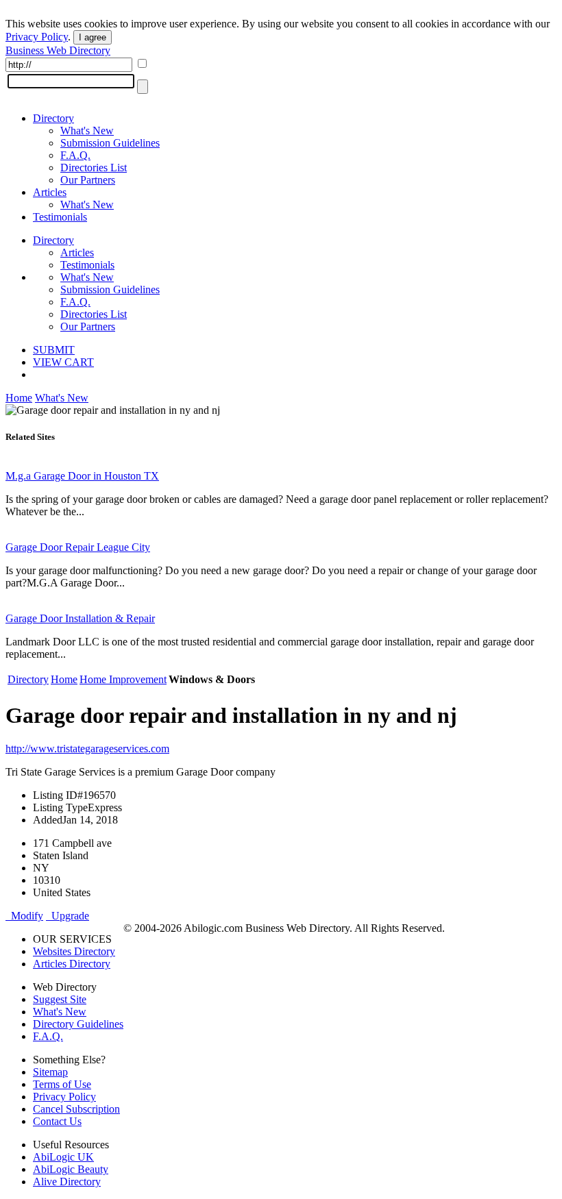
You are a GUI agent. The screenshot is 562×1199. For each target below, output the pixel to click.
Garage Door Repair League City (77, 547)
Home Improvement (123, 679)
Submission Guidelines (110, 143)
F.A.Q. (75, 155)
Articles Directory (71, 963)
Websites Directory (74, 951)
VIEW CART (63, 362)
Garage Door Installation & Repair (80, 618)
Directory (53, 118)
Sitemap (50, 1072)
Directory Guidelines (78, 1024)
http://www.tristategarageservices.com (87, 748)
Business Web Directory (57, 50)
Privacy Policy (36, 36)
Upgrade (67, 916)
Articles (49, 192)
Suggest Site (59, 999)
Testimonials (60, 217)
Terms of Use (62, 1084)
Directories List (93, 167)
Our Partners (87, 180)
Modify (24, 916)
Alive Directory (67, 1181)
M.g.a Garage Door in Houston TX (82, 476)
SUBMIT (54, 350)
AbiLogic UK (63, 1157)
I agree (92, 37)
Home (18, 398)
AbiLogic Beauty (70, 1169)
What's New (87, 130)
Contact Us (57, 1121)
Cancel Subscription (76, 1109)
